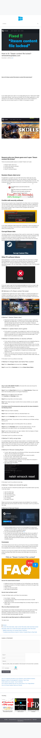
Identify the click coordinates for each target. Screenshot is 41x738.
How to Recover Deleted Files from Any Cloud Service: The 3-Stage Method (18, 683)
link (24, 531)
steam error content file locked (14, 628)
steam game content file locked (28, 628)
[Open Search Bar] (37, 23)
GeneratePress (20, 720)
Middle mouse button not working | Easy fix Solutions (15, 630)
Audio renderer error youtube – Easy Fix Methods (12, 681)
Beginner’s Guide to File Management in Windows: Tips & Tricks (15, 680)
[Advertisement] (20, 7)
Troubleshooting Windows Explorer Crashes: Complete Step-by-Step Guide (20, 632)
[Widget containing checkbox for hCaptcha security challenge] (10, 668)
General (4, 625)
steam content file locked (20, 626)
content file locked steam (8, 626)
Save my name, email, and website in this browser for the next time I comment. (21, 663)
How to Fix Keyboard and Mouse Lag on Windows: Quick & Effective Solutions (18, 678)
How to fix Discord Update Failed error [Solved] (12, 685)
